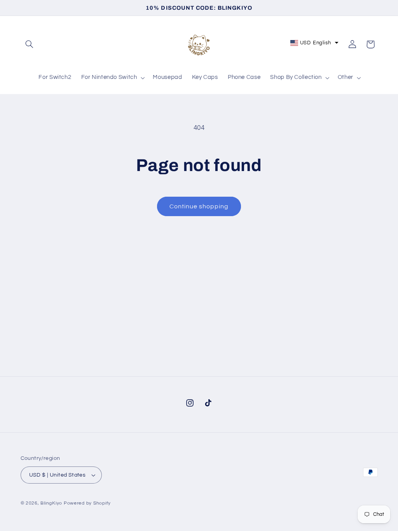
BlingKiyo (51, 503)
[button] (29, 44)
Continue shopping (199, 206)
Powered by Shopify (87, 503)
